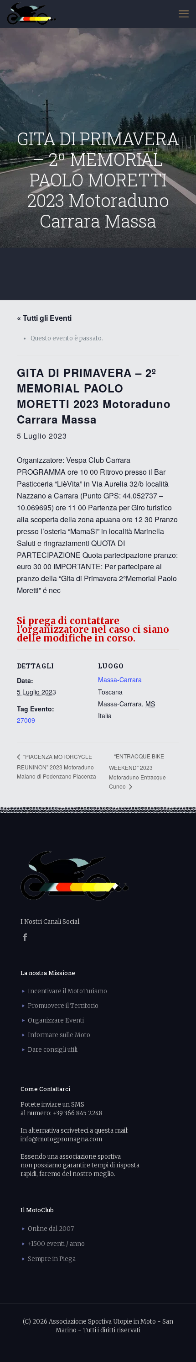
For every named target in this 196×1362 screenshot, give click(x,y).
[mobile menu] (183, 13)
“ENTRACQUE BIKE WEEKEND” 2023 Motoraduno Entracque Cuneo (137, 771)
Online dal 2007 (51, 1229)
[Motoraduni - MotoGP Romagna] (32, 13)
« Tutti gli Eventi (44, 318)
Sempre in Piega (52, 1259)
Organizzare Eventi (56, 1020)
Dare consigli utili (52, 1050)
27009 (26, 720)
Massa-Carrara (120, 679)
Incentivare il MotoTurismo (67, 991)
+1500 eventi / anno (56, 1244)
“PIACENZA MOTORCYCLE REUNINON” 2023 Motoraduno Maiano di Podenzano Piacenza (56, 766)
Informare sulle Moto (59, 1035)
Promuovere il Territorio (63, 1006)
